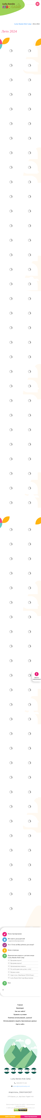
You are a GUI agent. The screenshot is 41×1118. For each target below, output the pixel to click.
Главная (20, 1005)
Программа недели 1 (16, 960)
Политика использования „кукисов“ (20, 1018)
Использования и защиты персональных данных (20, 1021)
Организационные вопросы (18, 966)
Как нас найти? (20, 1011)
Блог (9, 983)
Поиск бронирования (15, 934)
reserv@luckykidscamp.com (21, 1086)
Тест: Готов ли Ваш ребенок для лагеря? (21, 944)
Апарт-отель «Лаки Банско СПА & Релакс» (22, 975)
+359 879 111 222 (21, 1083)
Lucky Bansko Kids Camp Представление (21, 978)
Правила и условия (20, 1014)
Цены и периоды (13, 950)
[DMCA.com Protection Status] (20, 1109)
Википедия (20, 1008)
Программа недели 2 (16, 963)
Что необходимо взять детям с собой (20, 969)
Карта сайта (20, 1024)
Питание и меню (15, 972)
